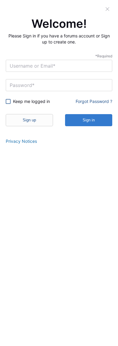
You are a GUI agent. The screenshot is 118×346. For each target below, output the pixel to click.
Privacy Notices (21, 141)
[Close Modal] (108, 9)
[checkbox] (30, 101)
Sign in (89, 120)
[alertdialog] (59, 173)
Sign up (29, 120)
